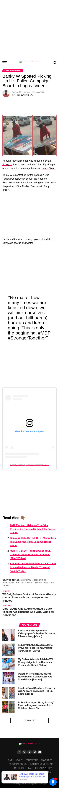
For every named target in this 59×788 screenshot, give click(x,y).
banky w (26, 580)
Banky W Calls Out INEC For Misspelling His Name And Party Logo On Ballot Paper (33, 542)
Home (10, 760)
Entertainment (25, 583)
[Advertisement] (29, 29)
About (19, 760)
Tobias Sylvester (21, 95)
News (39, 583)
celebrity (9, 583)
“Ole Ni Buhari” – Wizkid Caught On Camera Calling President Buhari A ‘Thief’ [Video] (30, 555)
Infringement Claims (41, 764)
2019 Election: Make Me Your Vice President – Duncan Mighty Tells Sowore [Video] (33, 529)
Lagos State (48, 168)
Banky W (7, 164)
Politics (49, 583)
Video (6, 586)
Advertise (46, 760)
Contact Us (31, 760)
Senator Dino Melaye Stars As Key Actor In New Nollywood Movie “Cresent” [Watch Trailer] (33, 567)
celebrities (40, 580)
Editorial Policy (18, 764)
